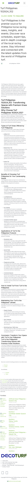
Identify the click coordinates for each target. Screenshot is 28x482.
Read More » (12, 411)
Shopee (6, 365)
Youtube (7, 372)
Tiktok (6, 374)
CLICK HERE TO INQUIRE (12, 16)
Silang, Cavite (13, 421)
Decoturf (2, 379)
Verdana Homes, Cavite (16, 427)
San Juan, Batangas (15, 447)
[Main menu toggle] (3, 3)
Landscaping (5, 380)
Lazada (5, 366)
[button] (24, 3)
